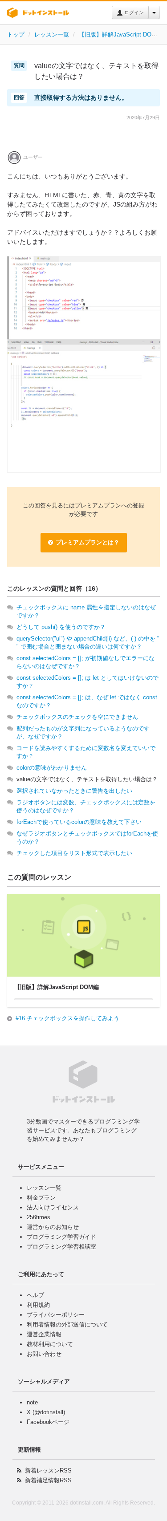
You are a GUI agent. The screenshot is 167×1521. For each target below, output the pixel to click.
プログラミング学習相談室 (61, 1246)
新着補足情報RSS (48, 1480)
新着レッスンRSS (48, 1470)
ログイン (133, 12)
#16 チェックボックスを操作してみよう (67, 1018)
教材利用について (50, 1344)
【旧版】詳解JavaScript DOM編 (120, 34)
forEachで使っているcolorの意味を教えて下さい (79, 822)
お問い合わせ (44, 1354)
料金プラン (41, 1197)
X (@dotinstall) (46, 1412)
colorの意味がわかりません (51, 767)
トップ (15, 34)
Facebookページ (48, 1422)
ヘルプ (35, 1295)
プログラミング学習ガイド (61, 1236)
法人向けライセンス (53, 1207)
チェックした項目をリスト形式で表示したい (74, 853)
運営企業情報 (44, 1334)
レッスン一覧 (51, 34)
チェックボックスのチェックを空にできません (77, 717)
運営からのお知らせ (53, 1227)
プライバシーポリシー (56, 1314)
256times (38, 1217)
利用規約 (38, 1305)
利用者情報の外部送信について (67, 1324)
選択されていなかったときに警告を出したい (74, 790)
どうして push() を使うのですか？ (61, 627)
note (32, 1402)
